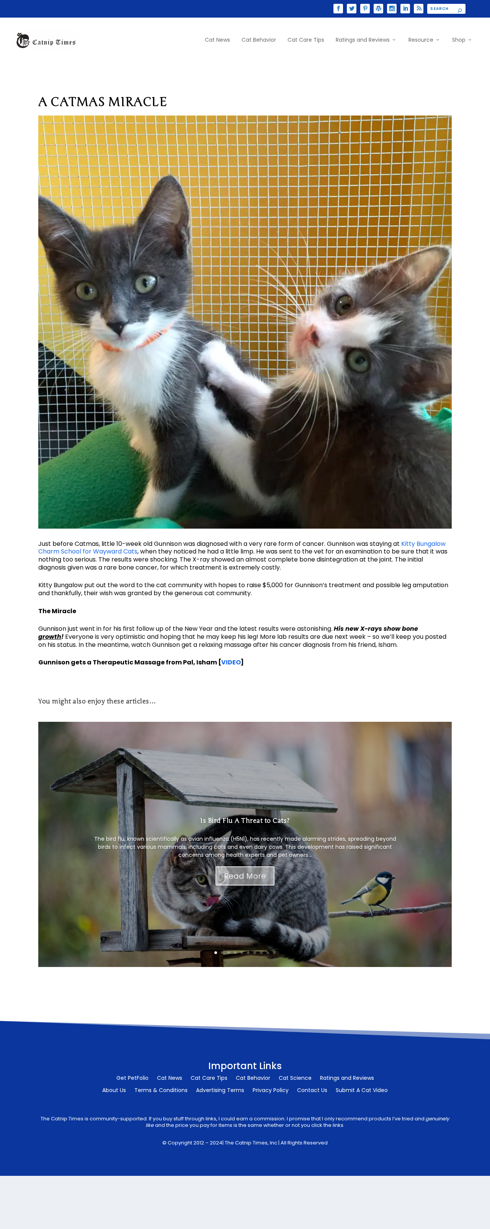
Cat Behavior (259, 40)
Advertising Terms (220, 1090)
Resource (420, 40)
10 (274, 952)
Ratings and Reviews (363, 40)
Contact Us (312, 1090)
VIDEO (231, 662)
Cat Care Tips (305, 40)
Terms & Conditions (161, 1090)
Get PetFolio (132, 1078)
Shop (459, 40)
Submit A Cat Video (362, 1090)
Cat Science (295, 1078)
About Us (114, 1090)
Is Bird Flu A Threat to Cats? (245, 821)
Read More (245, 876)
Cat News (217, 40)
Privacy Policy (271, 1090)
